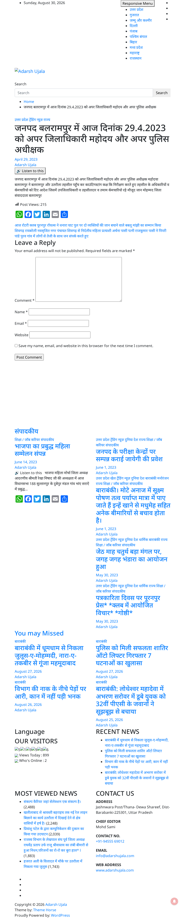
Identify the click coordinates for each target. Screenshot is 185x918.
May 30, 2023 (107, 575)
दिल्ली (134, 25)
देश (136, 439)
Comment (25, 300)
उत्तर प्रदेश (136, 9)
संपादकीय (26, 431)
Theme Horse (44, 909)
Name (21, 311)
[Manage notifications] (174, 901)
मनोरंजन (163, 478)
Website (21, 334)
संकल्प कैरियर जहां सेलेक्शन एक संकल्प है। (52, 801)
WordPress (60, 915)
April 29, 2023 (26, 159)
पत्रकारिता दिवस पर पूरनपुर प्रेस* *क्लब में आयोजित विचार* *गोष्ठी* (128, 605)
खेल (113, 478)
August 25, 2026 (109, 719)
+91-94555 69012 (110, 841)
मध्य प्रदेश (136, 47)
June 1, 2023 (106, 467)
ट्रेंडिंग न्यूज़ (36, 119)
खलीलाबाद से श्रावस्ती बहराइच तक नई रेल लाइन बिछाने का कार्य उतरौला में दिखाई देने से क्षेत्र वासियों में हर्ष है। (55, 818)
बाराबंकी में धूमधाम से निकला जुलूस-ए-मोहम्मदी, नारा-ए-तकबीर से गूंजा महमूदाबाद (49, 655)
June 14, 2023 (26, 461)
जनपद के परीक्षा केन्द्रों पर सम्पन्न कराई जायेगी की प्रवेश (129, 455)
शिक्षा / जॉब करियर (27, 439)
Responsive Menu (138, 3)
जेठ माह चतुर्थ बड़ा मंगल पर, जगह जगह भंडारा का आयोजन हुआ (131, 559)
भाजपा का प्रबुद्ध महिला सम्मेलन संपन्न (42, 450)
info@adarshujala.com (115, 855)
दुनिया (129, 439)
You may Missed (39, 633)
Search (20, 83)
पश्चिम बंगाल (138, 36)
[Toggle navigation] (18, 80)
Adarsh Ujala (25, 164)
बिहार (133, 41)
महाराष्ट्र (134, 52)
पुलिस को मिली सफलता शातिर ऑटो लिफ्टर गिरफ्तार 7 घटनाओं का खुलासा (132, 655)
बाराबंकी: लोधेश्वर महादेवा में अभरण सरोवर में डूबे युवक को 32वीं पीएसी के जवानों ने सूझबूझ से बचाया (131, 700)
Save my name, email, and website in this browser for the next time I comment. (85, 345)
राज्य (47, 119)
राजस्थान (135, 58)
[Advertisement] (92, 395)
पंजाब (133, 31)
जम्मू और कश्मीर (141, 20)
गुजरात (134, 14)
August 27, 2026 (28, 671)
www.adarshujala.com (115, 870)
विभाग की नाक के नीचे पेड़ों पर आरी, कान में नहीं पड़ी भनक (50, 692)
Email (21, 323)
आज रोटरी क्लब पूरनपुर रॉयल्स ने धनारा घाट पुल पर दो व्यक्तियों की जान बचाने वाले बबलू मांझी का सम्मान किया (88, 225)
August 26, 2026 (28, 704)
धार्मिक (143, 539)
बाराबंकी (150, 478)
